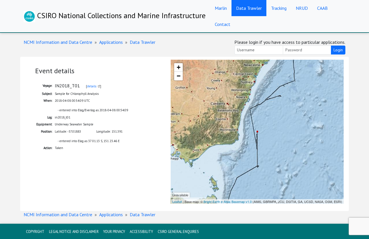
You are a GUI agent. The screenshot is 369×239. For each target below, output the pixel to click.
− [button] (178, 76)
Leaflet (177, 201)
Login (338, 49)
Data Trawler (249, 8)
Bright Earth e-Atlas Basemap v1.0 (228, 201)
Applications (111, 42)
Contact (222, 24)
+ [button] (178, 67)
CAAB (322, 8)
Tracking (279, 8)
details (91, 86)
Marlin (221, 8)
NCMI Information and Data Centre (58, 42)
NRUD (302, 8)
